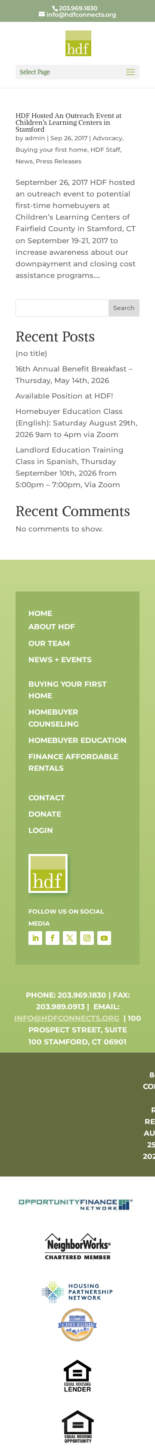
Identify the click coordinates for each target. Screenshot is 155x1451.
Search (124, 308)
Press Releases (58, 161)
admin (35, 138)
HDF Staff (105, 150)
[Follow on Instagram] (87, 938)
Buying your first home (51, 150)
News (24, 161)
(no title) (31, 353)
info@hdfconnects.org (66, 1018)
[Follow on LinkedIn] (35, 938)
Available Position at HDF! (64, 396)
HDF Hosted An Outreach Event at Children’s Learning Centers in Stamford (68, 122)
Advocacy (107, 138)
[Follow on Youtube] (104, 938)
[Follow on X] (70, 938)
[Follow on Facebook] (52, 938)
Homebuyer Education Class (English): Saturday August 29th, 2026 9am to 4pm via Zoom (76, 423)
